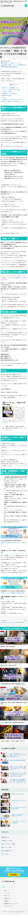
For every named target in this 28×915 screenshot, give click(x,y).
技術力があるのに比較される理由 (8, 665)
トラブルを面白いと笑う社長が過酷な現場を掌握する (13, 722)
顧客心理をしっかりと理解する (9, 93)
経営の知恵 (15, 67)
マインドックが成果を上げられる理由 (10, 89)
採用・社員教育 (5, 850)
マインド (3, 854)
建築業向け (4, 837)
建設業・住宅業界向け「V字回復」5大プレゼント (13, 101)
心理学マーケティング (13, 65)
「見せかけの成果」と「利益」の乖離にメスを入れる (13, 741)
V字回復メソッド (7, 63)
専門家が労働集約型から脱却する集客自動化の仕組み (13, 684)
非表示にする (15, 84)
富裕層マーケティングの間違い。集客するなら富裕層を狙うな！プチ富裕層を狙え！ (18, 768)
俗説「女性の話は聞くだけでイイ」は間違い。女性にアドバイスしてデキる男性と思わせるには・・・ (18, 755)
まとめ (3, 97)
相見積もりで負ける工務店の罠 (8, 646)
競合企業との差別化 (6, 95)
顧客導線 (5, 65)
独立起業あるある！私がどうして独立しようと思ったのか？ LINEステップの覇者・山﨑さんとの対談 (18, 774)
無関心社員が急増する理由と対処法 (17, 760)
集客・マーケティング (16, 63)
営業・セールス (5, 847)
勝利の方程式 (8, 67)
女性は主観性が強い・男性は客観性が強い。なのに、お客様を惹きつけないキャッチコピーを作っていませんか (18, 781)
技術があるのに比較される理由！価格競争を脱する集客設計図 (14, 703)
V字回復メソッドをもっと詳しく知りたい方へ (12, 99)
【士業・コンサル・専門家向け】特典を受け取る (13, 593)
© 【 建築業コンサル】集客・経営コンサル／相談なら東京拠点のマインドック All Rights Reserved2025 (14, 912)
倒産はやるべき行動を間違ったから (10, 87)
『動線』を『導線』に (7, 91)
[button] (26, 5)
